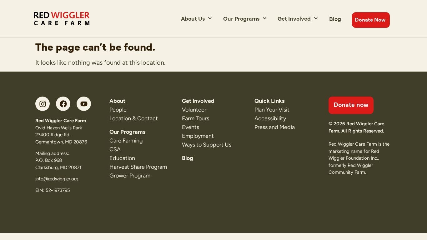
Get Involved (294, 18)
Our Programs (241, 18)
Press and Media (274, 127)
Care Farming (126, 140)
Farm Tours (195, 118)
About (117, 101)
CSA (115, 149)
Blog (335, 18)
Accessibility (270, 118)
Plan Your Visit (271, 109)
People (118, 109)
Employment (198, 135)
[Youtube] (84, 104)
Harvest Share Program (138, 166)
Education (122, 158)
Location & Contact (133, 118)
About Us (193, 18)
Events (190, 127)
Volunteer (194, 109)
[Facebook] (63, 104)
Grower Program (129, 175)
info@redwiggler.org (56, 179)
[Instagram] (42, 104)
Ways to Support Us (206, 144)
